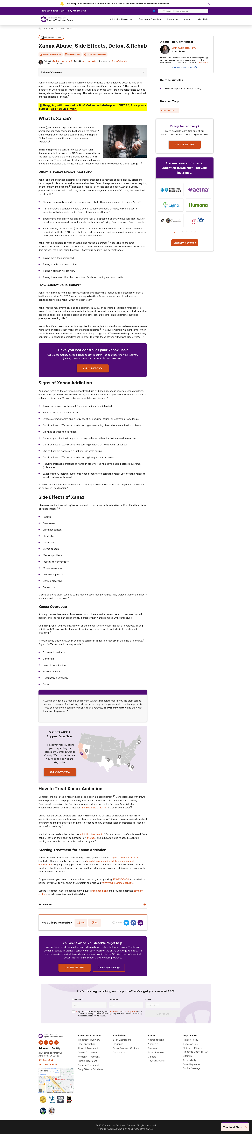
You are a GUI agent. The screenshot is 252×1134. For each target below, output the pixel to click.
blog (56, 1042)
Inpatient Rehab (86, 1044)
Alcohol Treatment (88, 1048)
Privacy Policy (190, 1039)
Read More (203, 62)
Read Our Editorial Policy (183, 67)
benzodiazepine (62, 29)
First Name (76, 999)
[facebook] (40, 1042)
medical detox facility (94, 807)
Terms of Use (190, 1044)
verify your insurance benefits (118, 882)
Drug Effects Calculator (90, 1069)
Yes (83, 922)
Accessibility (189, 1060)
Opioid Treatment (87, 1052)
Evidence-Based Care (52, 54)
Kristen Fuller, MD (119, 61)
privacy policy (131, 1011)
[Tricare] (198, 220)
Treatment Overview (150, 19)
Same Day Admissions (96, 54)
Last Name (113, 999)
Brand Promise (156, 1052)
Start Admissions (122, 1039)
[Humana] (198, 205)
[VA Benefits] (170, 220)
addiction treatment (91, 834)
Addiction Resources (121, 19)
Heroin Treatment (87, 1060)
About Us (188, 19)
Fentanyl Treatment (89, 1056)
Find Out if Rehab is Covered (55, 11)
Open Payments (191, 1064)
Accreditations (156, 1039)
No (96, 922)
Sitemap (187, 1055)
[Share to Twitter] (126, 923)
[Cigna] (170, 205)
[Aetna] (198, 189)
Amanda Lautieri (90, 61)
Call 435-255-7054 (93, 368)
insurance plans (99, 890)
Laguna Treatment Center (125, 857)
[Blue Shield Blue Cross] (170, 189)
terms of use (115, 1011)
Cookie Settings (191, 1068)
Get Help (203, 19)
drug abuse (48, 29)
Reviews (152, 1048)
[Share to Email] (140, 923)
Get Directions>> (47, 1064)
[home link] (39, 29)
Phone (148, 999)
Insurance (172, 19)
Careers (152, 1056)
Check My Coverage (109, 967)
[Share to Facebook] (133, 923)
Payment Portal (156, 1060)
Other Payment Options (126, 1048)
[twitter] (46, 1042)
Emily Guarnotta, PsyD (62, 61)
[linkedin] (51, 1042)
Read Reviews (74, 54)
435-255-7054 (79, 11)
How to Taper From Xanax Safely (182, 88)
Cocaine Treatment (88, 1065)
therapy (91, 837)
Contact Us (119, 1052)
